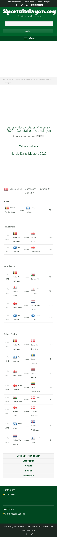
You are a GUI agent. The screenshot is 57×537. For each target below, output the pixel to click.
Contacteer (9, 494)
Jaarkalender (29, 2)
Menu (31, 38)
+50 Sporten (18, 79)
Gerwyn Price (35, 279)
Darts (28, 79)
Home (9, 79)
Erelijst (28, 470)
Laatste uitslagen (43, 2)
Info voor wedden (14, 2)
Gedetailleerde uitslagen (28, 455)
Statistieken (28, 460)
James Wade (35, 251)
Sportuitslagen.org (29, 12)
